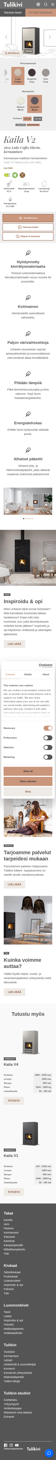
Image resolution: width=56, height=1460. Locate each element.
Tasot (7, 1312)
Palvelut (9, 1289)
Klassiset (9, 1236)
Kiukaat (10, 1265)
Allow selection (28, 781)
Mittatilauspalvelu (14, 1249)
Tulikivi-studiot (17, 1393)
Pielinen (9, 1228)
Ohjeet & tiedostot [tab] (30, 236)
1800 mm (27, 119)
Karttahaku (10, 1399)
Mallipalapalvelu (14, 1328)
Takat (8, 1213)
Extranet (9, 1416)
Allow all (28, 771)
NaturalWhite (20, 108)
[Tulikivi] (17, 4)
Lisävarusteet (12, 1280)
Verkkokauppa (12, 1408)
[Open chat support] (49, 1453)
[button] (46, 4)
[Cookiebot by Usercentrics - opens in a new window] (39, 666)
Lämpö (8, 1360)
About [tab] (45, 674)
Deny (28, 791)
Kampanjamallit (13, 1245)
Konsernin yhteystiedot (18, 1372)
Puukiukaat (11, 1276)
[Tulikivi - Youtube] (17, 1445)
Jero (6, 1224)
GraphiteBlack (34, 108)
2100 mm (37, 119)
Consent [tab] (10, 674)
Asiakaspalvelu (13, 1333)
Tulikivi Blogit (12, 1381)
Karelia (8, 1220)
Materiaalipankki (14, 1377)
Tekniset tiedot (13, 12)
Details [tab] (28, 674)
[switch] (48, 737)
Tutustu (14, 1100)
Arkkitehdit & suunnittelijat (20, 1364)
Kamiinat (9, 1241)
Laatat (8, 1316)
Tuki (6, 1253)
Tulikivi (10, 1345)
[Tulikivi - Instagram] (11, 1445)
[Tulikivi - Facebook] (5, 1445)
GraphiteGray (31, 80)
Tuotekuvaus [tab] (30, 218)
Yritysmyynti (11, 1404)
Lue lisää (8, 168)
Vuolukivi (9, 1351)
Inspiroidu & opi (13, 1284)
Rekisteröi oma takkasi (18, 1412)
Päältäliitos (33, 125)
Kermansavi (11, 1232)
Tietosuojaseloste (13, 1448)
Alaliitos (20, 125)
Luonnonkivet (16, 1305)
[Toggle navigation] (52, 4)
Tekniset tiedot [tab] (30, 227)
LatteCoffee (17, 80)
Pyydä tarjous (40, 12)
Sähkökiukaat (12, 1272)
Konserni (9, 1368)
